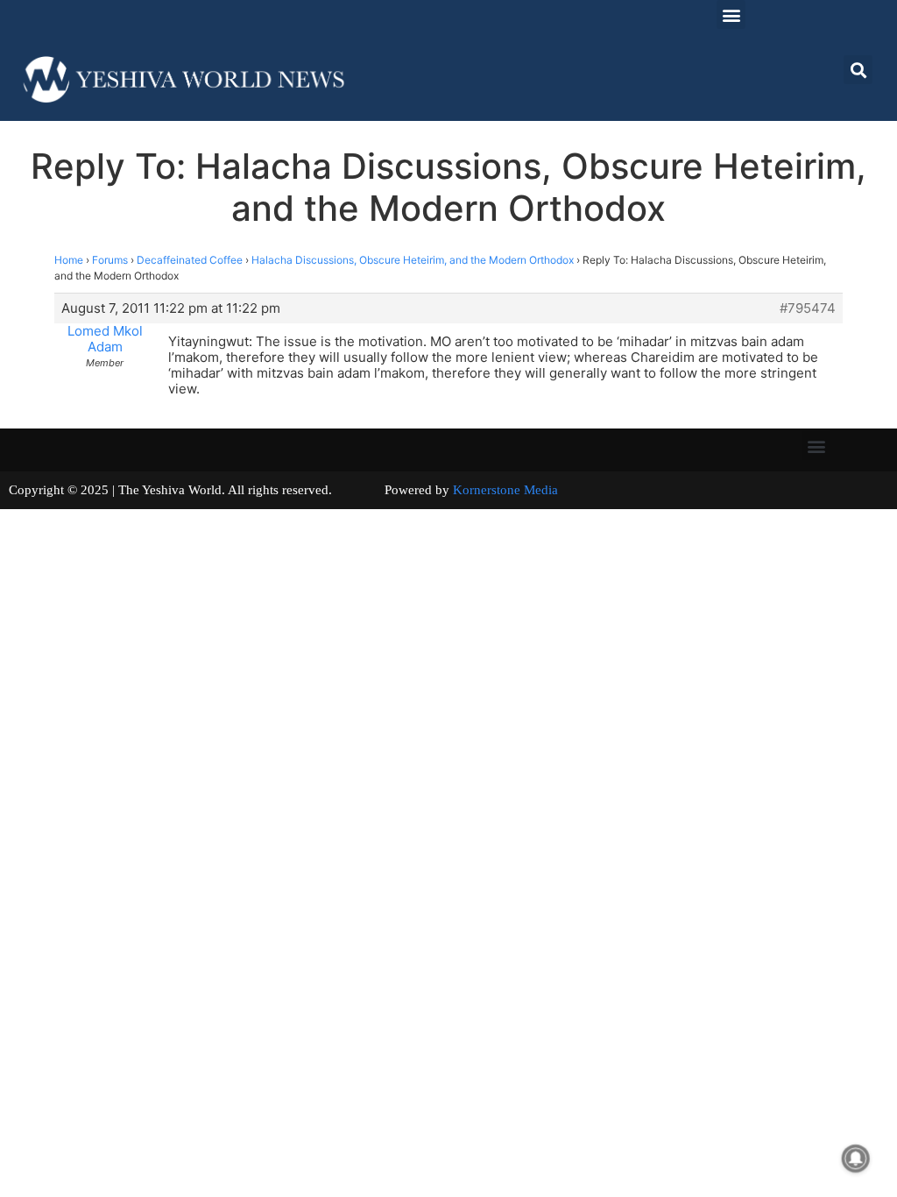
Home (68, 259)
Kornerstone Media (505, 490)
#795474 (808, 308)
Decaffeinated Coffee (190, 259)
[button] (731, 14)
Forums (110, 259)
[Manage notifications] (856, 1158)
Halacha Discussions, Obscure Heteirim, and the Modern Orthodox (412, 259)
